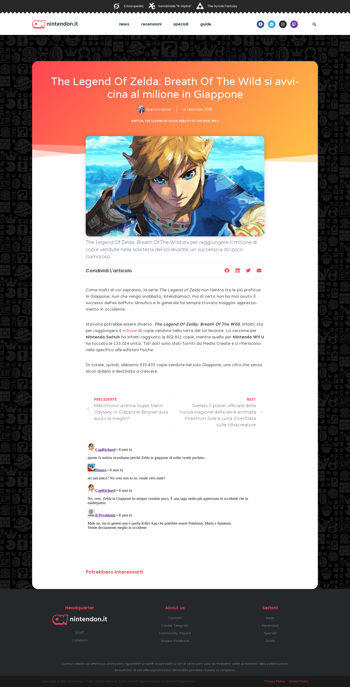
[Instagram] (283, 24)
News (124, 24)
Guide (205, 24)
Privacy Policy (275, 681)
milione (130, 330)
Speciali (180, 24)
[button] (314, 24)
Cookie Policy (298, 681)
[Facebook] (260, 24)
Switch (137, 121)
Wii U (215, 121)
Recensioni (151, 24)
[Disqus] (175, 500)
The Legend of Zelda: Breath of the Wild (177, 121)
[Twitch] (294, 24)
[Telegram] (271, 24)
